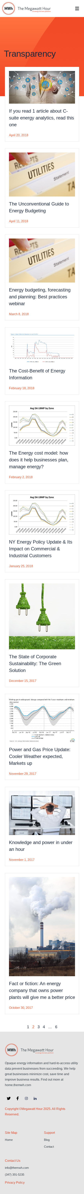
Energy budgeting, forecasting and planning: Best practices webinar (40, 296)
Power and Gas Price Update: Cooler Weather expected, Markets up (40, 756)
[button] (77, 8)
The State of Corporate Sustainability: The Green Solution (35, 663)
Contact (49, 1146)
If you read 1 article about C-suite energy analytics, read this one (41, 117)
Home (9, 1139)
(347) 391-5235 (14, 1174)
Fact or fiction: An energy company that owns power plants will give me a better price (42, 990)
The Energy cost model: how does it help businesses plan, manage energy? (38, 459)
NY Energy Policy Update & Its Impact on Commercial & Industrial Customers (40, 548)
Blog (47, 1139)
